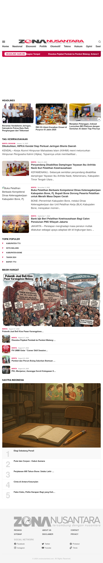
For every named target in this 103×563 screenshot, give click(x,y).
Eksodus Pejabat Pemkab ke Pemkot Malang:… (34, 340)
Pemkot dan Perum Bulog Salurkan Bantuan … (33, 360)
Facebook (21, 543)
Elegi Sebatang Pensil (24, 450)
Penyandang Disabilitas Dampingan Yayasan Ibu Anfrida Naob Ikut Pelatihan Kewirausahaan (63, 166)
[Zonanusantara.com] (51, 41)
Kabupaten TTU (13, 243)
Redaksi (18, 530)
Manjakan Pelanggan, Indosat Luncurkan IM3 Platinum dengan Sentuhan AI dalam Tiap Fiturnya (51, 126)
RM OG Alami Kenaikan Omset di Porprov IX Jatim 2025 (17, 128)
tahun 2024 (11, 257)
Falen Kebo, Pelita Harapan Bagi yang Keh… (34, 492)
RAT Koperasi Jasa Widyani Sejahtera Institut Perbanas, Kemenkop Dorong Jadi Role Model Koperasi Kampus (82, 128)
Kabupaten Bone (14, 252)
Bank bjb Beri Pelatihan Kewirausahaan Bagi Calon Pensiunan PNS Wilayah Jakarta (60, 220)
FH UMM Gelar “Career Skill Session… (30, 350)
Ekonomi (11, 143)
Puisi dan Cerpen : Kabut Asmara (29, 461)
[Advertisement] (51, 19)
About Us (46, 530)
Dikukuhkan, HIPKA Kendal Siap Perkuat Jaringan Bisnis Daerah (39, 146)
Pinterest (76, 543)
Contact (75, 530)
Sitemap (18, 534)
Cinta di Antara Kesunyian (26, 481)
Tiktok (75, 548)
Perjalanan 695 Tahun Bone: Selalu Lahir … (34, 471)
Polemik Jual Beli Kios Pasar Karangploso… (23, 331)
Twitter (47, 543)
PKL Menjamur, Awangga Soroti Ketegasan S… (34, 371)
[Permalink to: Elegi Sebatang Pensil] (51, 415)
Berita (5, 143)
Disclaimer (47, 534)
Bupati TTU (11, 262)
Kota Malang (12, 248)
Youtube (48, 548)
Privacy (74, 534)
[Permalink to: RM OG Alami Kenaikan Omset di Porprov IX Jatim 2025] (18, 114)
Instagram (21, 548)
